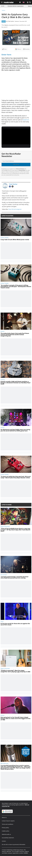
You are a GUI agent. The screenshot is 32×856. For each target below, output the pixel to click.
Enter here (6, 54)
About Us (4, 817)
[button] (2, 2)
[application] (16, 136)
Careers (4, 841)
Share (5, 49)
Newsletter (27, 49)
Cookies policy (5, 831)
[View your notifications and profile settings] (20, 2)
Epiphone (26, 120)
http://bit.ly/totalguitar (15, 209)
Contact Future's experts (8, 821)
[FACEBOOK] (10, 186)
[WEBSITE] (13, 186)
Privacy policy (5, 827)
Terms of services (20, 169)
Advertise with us (6, 834)
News (3, 21)
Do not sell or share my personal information (13, 844)
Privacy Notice (22, 170)
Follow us (19, 49)
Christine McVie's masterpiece (16, 6)
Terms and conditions (7, 824)
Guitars (3, 10)
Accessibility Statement (8, 837)
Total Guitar (11, 21)
